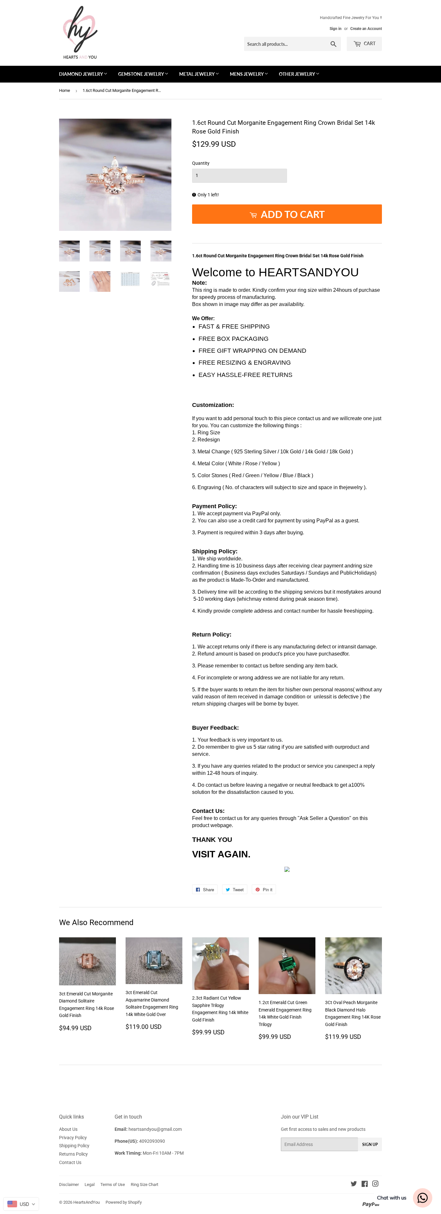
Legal (90, 1184)
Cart (369, 43)
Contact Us (70, 1162)
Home (64, 90)
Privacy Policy (73, 1137)
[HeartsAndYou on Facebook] (364, 1184)
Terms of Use (112, 1184)
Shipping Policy (74, 1145)
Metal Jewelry (197, 74)
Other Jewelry (297, 74)
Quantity (201, 163)
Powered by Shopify (124, 1202)
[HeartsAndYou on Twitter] (354, 1184)
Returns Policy (73, 1154)
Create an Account (366, 28)
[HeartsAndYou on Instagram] (375, 1184)
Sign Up (370, 1144)
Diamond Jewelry (81, 74)
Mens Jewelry (247, 74)
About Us (68, 1129)
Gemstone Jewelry (141, 74)
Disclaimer (69, 1184)
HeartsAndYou (86, 1202)
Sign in (336, 28)
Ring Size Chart (144, 1184)
